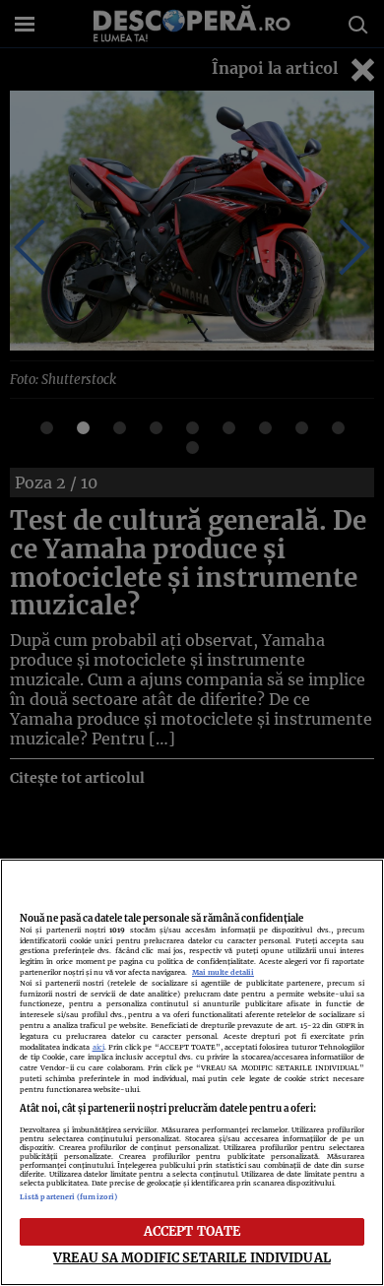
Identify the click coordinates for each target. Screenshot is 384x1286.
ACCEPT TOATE (192, 1231)
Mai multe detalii (223, 972)
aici (98, 1047)
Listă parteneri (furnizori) (68, 1196)
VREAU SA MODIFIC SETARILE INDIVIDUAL (192, 1257)
